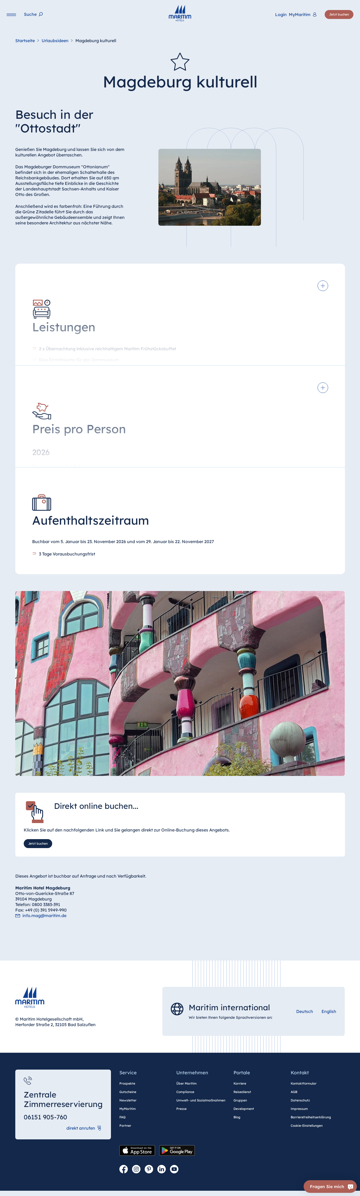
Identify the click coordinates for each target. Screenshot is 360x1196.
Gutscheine (127, 1092)
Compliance (185, 1092)
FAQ (122, 1117)
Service (128, 1073)
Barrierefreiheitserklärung (311, 1117)
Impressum (299, 1109)
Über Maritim (186, 1083)
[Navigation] (11, 14)
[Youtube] (174, 1169)
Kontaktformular (304, 1083)
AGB (294, 1092)
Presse (181, 1109)
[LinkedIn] (161, 1169)
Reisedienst (242, 1092)
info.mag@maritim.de (44, 915)
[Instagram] (136, 1169)
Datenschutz (300, 1100)
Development (243, 1109)
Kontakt (300, 1073)
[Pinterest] (149, 1169)
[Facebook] (123, 1169)
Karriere (239, 1083)
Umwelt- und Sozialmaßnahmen (200, 1100)
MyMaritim (127, 1109)
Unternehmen (192, 1073)
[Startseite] (180, 13)
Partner (125, 1126)
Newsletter (128, 1100)
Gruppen (240, 1100)
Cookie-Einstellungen (307, 1126)
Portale (241, 1073)
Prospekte (127, 1083)
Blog (236, 1117)
